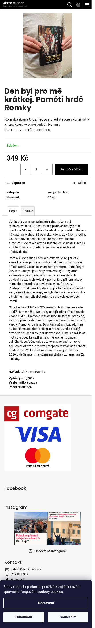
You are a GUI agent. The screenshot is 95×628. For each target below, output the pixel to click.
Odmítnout (23, 617)
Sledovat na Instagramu (50, 551)
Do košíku (74, 169)
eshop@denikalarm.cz (26, 569)
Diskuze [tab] (27, 211)
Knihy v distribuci (58, 192)
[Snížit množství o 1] (26, 169)
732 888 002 (19, 574)
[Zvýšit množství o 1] (47, 169)
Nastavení (46, 603)
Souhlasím (68, 617)
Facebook (18, 579)
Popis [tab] (13, 211)
